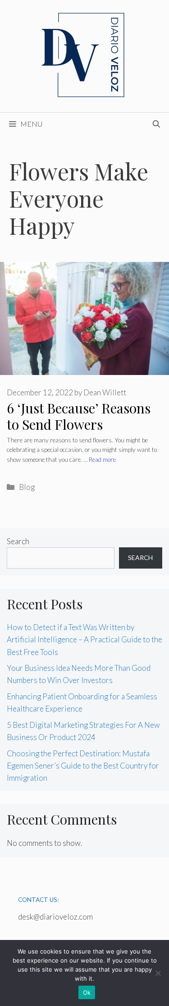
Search (18, 541)
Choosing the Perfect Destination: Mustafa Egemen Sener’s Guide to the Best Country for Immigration (83, 766)
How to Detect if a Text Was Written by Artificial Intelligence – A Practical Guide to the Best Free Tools (84, 639)
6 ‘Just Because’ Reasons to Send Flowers (79, 416)
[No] (157, 973)
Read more (102, 459)
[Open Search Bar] (156, 124)
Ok (87, 992)
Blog (27, 487)
